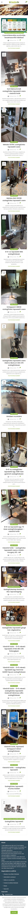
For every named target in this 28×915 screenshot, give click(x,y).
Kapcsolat (6, 888)
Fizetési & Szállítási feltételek (11, 883)
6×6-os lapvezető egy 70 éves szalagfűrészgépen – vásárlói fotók (14, 529)
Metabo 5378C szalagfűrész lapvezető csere (14, 145)
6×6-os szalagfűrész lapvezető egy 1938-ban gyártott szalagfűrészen (14, 471)
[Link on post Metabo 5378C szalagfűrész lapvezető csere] (14, 124)
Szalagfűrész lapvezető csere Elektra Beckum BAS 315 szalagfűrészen (14, 362)
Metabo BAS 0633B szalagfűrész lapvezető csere (14, 199)
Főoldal (6, 13)
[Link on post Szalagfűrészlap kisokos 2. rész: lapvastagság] (14, 576)
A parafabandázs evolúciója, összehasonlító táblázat (14, 36)
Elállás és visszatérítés (9, 880)
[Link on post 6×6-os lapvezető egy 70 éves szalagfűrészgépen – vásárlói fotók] (14, 507)
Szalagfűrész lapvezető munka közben (14, 787)
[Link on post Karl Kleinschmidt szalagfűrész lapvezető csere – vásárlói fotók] (14, 69)
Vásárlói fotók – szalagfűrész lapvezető (14, 768)
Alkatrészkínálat (11, 625)
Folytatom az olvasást (14, 48)
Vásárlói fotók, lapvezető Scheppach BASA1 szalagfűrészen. (14, 748)
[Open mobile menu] (1, 2)
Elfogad (14, 912)
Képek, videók (8, 32)
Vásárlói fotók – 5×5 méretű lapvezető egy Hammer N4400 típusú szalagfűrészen (14, 669)
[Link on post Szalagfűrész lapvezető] (14, 809)
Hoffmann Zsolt (12, 40)
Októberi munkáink (14, 416)
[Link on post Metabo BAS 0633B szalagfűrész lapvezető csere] (14, 178)
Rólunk (5, 885)
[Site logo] (14, 2)
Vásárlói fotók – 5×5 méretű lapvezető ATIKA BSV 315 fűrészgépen (14, 648)
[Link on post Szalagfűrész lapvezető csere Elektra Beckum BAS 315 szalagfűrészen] (14, 340)
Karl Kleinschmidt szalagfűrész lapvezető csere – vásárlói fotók (14, 91)
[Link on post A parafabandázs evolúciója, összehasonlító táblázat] (14, 25)
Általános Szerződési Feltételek (11, 874)
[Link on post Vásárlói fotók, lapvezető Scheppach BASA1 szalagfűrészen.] (14, 726)
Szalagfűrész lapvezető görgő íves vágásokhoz (14, 629)
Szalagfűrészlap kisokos (17, 32)
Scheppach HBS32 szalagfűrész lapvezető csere (14, 308)
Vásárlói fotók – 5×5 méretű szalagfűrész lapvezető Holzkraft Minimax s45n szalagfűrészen (14, 691)
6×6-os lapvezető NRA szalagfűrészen (14, 253)
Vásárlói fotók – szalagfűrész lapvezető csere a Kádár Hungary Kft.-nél (14, 550)
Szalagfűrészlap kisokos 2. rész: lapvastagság (14, 590)
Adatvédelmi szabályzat (10, 877)
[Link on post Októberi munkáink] (14, 396)
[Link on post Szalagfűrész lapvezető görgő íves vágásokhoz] (14, 615)
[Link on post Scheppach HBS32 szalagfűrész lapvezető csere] (14, 287)
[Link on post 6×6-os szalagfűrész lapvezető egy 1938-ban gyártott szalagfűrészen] (14, 449)
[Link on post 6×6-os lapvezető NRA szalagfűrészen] (14, 231)
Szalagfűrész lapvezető (18, 818)
